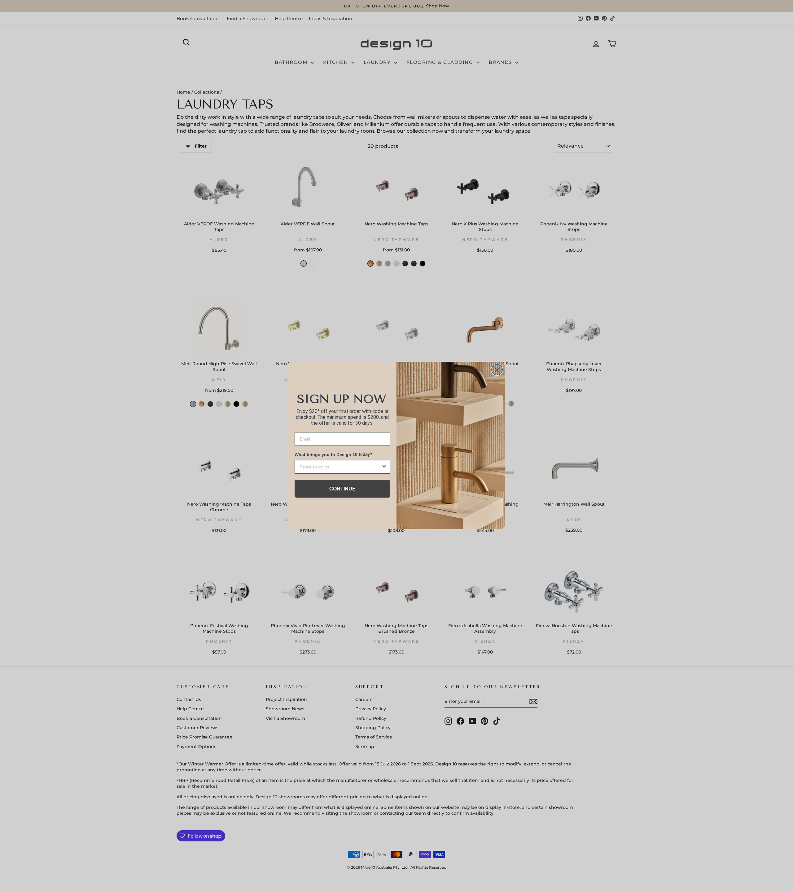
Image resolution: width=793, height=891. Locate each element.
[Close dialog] (497, 369)
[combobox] (340, 466)
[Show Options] (384, 466)
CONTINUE (342, 488)
